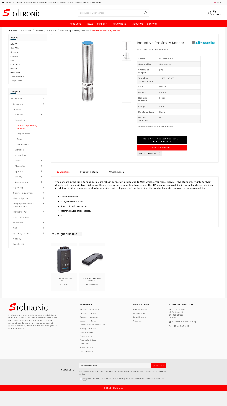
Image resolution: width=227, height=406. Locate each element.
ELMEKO (14, 56)
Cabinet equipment (23, 193)
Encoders (18, 104)
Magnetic (20, 166)
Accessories (21, 182)
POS (15, 228)
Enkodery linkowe (88, 321)
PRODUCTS (16, 98)
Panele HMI (18, 244)
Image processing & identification (23, 205)
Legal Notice (139, 317)
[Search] (145, 12)
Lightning (18, 187)
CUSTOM (15, 48)
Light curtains (86, 351)
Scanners (18, 222)
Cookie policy (140, 313)
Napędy (17, 239)
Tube (19, 139)
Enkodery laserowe (89, 317)
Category (15, 91)
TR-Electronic (17, 76)
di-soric (15, 52)
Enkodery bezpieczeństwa (92, 324)
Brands (14, 37)
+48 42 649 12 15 (180, 326)
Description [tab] (63, 171)
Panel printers (87, 336)
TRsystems (16, 80)
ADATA (14, 44)
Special (19, 171)
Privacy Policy (140, 309)
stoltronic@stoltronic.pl (184, 321)
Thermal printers (22, 198)
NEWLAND (15, 72)
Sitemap (137, 321)
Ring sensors (23, 133)
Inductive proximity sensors (27, 127)
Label (18, 160)
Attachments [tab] (116, 171)
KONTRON (15, 64)
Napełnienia (23, 144)
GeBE (13, 60)
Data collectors (21, 217)
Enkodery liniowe (88, 313)
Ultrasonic (20, 150)
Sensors (17, 109)
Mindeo (14, 68)
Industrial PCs (20, 212)
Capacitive (21, 155)
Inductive (20, 120)
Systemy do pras (22, 233)
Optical (19, 114)
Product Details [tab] (89, 171)
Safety (18, 176)
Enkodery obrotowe (89, 309)
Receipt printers (88, 328)
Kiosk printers (86, 332)
